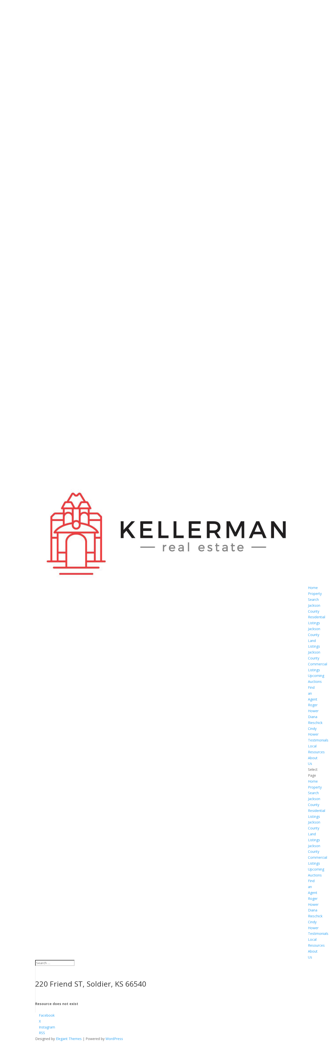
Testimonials (318, 740)
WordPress (114, 1038)
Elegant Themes (69, 1038)
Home (313, 587)
